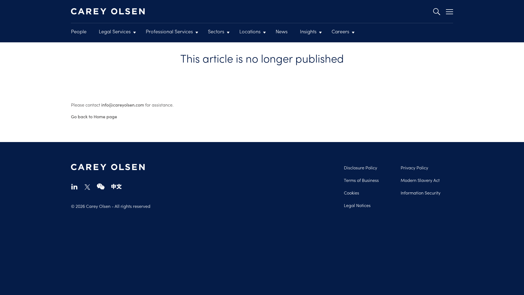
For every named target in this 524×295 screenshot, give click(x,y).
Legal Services (115, 31)
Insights (308, 31)
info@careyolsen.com (122, 105)
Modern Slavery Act (420, 180)
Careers (340, 31)
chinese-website (116, 186)
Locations (250, 31)
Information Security (420, 193)
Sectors (216, 31)
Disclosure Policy (360, 167)
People (79, 31)
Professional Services (169, 31)
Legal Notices (357, 205)
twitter (87, 187)
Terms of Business (361, 180)
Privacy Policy (414, 167)
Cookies (351, 193)
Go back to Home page (94, 116)
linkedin (74, 186)
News (282, 31)
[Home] (108, 11)
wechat (101, 186)
